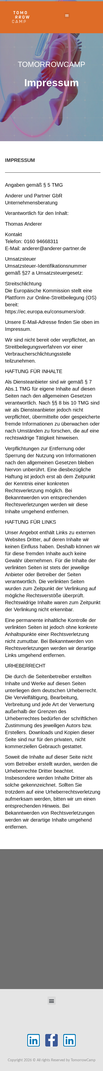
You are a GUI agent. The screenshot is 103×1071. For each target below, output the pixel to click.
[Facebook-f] (51, 1040)
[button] (67, 15)
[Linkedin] (33, 1040)
